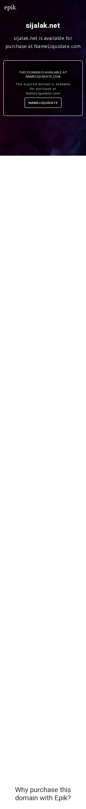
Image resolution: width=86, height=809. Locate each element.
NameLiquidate (43, 102)
